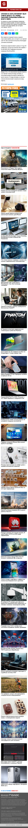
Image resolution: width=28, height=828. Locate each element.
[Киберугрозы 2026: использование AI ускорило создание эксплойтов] (14, 410)
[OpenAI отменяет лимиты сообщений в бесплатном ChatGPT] (14, 297)
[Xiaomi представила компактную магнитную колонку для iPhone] (14, 203)
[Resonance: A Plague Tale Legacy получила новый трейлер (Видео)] (14, 158)
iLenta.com (10, 84)
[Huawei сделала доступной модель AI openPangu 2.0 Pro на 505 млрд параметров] (14, 523)
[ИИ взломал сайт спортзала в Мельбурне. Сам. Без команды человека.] (14, 272)
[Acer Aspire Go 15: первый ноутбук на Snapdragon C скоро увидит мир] (14, 342)
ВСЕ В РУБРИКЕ (10, 791)
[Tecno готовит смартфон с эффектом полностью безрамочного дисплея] (14, 569)
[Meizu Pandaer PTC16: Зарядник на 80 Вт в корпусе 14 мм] (14, 364)
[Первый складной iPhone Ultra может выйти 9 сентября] (14, 432)
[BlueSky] (2, 33)
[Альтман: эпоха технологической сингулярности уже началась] (14, 729)
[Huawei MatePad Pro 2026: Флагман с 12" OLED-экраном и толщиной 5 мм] (14, 387)
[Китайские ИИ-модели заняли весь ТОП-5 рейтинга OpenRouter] (14, 639)
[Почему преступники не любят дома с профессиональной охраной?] (14, 455)
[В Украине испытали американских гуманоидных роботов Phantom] (14, 319)
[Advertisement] (14, 128)
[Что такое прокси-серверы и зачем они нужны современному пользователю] (14, 250)
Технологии (11, 30)
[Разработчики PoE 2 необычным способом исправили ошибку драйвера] (14, 616)
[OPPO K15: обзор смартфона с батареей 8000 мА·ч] (14, 774)
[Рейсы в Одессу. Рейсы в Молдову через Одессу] (14, 99)
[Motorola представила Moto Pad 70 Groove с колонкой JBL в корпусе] (14, 547)
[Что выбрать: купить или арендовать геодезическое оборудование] (14, 684)
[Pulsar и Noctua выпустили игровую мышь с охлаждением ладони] (14, 706)
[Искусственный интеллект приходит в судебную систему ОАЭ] (14, 661)
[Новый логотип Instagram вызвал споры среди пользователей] (14, 181)
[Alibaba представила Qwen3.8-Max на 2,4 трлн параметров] (14, 477)
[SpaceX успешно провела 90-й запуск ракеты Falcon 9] (14, 500)
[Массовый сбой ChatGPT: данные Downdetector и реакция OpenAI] (14, 752)
